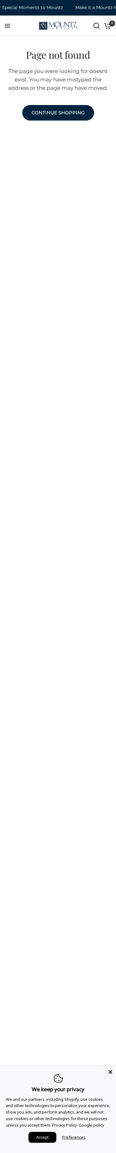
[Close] (110, 1072)
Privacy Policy (64, 1125)
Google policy (91, 1125)
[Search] (96, 26)
